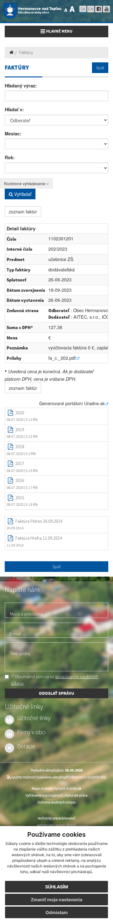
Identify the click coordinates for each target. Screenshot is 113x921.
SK (82, 9)
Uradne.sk (94, 403)
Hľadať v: (14, 109)
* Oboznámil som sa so (54, 680)
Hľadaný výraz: (21, 85)
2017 (19, 463)
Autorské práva (76, 795)
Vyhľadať (22, 194)
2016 (19, 480)
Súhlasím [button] (56, 886)
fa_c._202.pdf (62, 357)
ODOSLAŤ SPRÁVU (56, 693)
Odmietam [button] (57, 912)
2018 (19, 446)
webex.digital (66, 825)
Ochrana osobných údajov (56, 802)
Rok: (10, 157)
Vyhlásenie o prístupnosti (44, 795)
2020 (19, 413)
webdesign (45, 825)
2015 (19, 497)
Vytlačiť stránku (66, 788)
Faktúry (26, 52)
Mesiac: (13, 133)
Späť (100, 68)
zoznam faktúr (23, 211)
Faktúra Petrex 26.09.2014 (38, 521)
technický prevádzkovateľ (56, 818)
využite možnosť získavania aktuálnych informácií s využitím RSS (58, 777)
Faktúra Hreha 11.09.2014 (38, 538)
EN (91, 9)
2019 (19, 429)
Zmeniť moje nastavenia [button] (56, 899)
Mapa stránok (42, 788)
